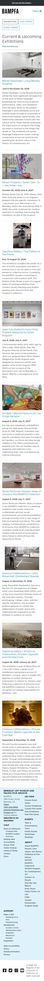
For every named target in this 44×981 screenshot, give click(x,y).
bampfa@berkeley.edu (13, 810)
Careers (28, 900)
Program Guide (31, 906)
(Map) (6, 804)
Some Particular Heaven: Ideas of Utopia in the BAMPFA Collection (21, 493)
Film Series (26, 22)
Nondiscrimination (12, 952)
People (28, 880)
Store (6, 856)
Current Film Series (33, 809)
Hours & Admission (12, 829)
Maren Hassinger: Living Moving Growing (21, 82)
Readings (29, 837)
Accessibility (9, 842)
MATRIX (28, 860)
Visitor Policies (10, 848)
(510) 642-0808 (11, 807)
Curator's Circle (12, 928)
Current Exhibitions (33, 806)
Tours (27, 828)
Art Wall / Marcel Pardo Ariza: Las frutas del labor (21, 415)
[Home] (12, 11)
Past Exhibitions (10, 47)
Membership (9, 925)
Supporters (8, 941)
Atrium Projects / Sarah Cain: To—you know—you (21, 184)
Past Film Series (32, 814)
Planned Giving (12, 922)
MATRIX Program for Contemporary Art (33, 871)
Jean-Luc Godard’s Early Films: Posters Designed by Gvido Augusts (20, 332)
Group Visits (9, 845)
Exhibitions (10, 22)
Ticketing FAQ (11, 831)
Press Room (30, 889)
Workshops (30, 834)
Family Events (31, 831)
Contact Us (8, 812)
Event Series (11, 27)
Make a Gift (9, 914)
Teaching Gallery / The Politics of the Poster (21, 253)
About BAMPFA (32, 846)
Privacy (7, 954)
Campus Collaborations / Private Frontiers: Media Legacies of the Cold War (21, 732)
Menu (36, 11)
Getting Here (9, 839)
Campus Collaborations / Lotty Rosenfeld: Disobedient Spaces (20, 575)
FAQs (27, 897)
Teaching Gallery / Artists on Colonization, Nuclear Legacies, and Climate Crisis (20, 654)
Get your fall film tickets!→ (22, 3)
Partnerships (30, 903)
